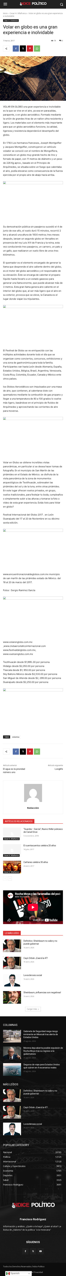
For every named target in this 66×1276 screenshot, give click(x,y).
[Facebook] (16, 48)
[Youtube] (41, 1251)
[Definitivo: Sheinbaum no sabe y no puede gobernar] (12, 945)
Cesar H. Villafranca (18, 13)
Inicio (5, 13)
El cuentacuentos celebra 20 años (39, 845)
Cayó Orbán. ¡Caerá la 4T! (35, 958)
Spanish (14, 1273)
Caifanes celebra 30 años (35, 862)
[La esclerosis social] (12, 980)
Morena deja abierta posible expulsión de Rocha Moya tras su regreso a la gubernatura (43, 1051)
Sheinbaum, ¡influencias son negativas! (42, 992)
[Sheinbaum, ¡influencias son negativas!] (12, 997)
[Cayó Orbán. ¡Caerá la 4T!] (12, 963)
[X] (23, 48)
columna (15, 737)
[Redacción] (33, 793)
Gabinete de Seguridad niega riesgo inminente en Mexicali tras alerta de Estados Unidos (40, 1034)
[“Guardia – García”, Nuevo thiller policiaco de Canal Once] (12, 834)
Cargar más (32, 1009)
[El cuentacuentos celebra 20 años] (12, 850)
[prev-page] (5, 878)
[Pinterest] (30, 48)
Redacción (33, 807)
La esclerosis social (32, 975)
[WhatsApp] (37, 48)
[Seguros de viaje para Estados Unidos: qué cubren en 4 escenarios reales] (12, 1069)
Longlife (59, 769)
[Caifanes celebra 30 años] (12, 867)
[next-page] (10, 878)
